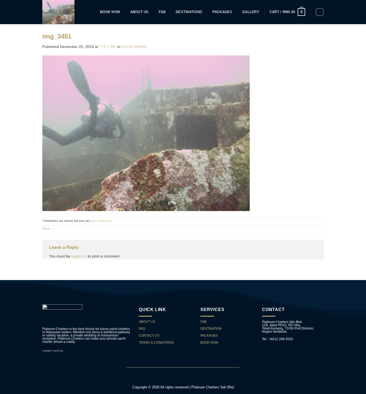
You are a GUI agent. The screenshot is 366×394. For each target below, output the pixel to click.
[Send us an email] (72, 350)
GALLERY (250, 12)
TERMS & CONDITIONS (156, 342)
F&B (162, 12)
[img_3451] (146, 133)
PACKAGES (222, 12)
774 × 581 (107, 46)
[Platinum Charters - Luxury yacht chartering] (58, 12)
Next (48, 228)
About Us (139, 12)
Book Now (110, 12)
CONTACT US (149, 335)
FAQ (142, 329)
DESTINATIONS (189, 12)
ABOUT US (147, 322)
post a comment (100, 220)
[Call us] (76, 350)
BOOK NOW (209, 342)
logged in (79, 256)
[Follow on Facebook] (68, 350)
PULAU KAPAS (134, 46)
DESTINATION (211, 329)
